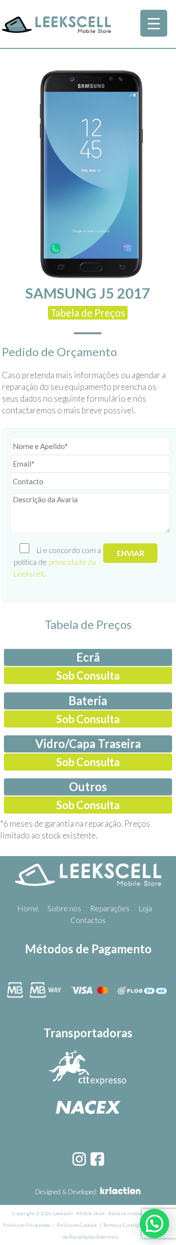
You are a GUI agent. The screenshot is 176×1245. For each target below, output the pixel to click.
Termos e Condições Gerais (131, 1225)
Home (28, 908)
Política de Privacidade (26, 1225)
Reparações (110, 908)
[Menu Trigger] (153, 23)
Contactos (88, 920)
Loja (145, 908)
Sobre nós (64, 908)
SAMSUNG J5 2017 (87, 292)
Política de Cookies (77, 1225)
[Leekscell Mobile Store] (56, 31)
